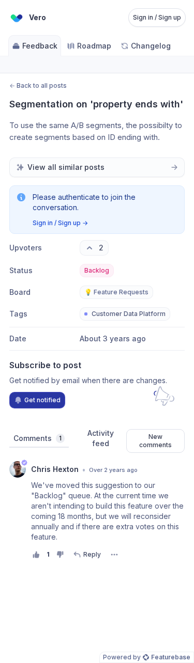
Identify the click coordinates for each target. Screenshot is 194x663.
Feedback (39, 45)
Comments (37, 438)
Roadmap (94, 45)
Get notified (42, 400)
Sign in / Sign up (157, 17)
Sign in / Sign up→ (60, 223)
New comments (155, 441)
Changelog (151, 45)
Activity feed (100, 438)
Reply (92, 554)
